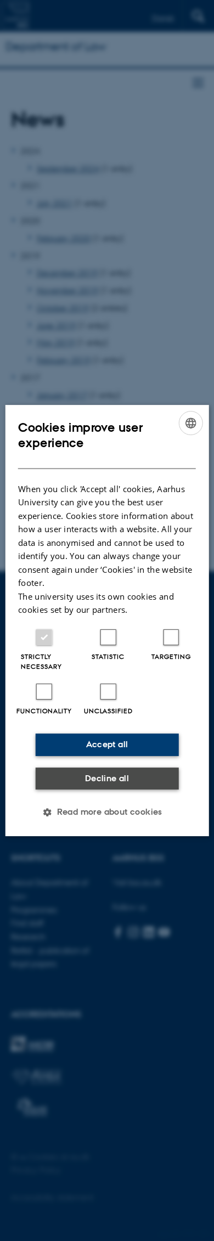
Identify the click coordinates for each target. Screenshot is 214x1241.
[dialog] (107, 620)
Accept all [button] (107, 744)
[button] (107, 812)
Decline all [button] (107, 778)
